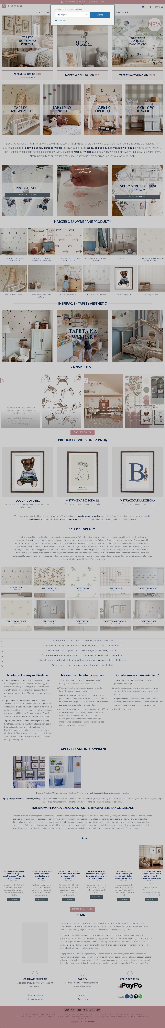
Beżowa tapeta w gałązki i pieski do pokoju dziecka (151, 259)
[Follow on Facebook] (8, 6)
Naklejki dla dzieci (88, 1015)
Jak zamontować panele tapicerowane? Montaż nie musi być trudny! (144, 407)
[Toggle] (2, 641)
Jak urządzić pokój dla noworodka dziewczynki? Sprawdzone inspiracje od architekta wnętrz (96, 874)
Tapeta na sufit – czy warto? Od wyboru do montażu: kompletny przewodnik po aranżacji (20, 410)
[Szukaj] (4, 6)
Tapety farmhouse (55, 1016)
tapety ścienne (38, 540)
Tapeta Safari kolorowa (69, 295)
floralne (117, 550)
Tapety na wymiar (122, 1015)
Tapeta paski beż (151, 295)
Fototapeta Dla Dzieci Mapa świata (137, 41)
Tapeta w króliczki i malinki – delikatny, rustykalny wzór (41, 259)
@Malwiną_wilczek (85, 793)
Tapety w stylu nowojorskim (96, 1016)
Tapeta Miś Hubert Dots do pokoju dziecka (13, 259)
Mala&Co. (72, 793)
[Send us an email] (15, 6)
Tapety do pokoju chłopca (38, 148)
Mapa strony (82, 999)
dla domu (145, 550)
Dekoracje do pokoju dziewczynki (36, 1015)
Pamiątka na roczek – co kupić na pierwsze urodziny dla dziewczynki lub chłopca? (69, 874)
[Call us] (18, 6)
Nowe (39, 12)
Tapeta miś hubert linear (96, 295)
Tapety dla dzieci (105, 1015)
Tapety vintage (39, 1016)
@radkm (125, 793)
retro (76, 152)
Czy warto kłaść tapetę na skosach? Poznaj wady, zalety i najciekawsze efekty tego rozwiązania (103, 410)
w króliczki (128, 148)
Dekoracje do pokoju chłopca (65, 1015)
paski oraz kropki (104, 550)
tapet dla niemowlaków (81, 550)
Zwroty (82, 995)
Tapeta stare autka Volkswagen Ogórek (96, 259)
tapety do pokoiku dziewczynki (104, 148)
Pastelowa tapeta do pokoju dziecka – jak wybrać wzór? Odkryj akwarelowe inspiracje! (123, 874)
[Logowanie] (150, 7)
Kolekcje (49, 12)
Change (100, 15)
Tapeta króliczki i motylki (13, 295)
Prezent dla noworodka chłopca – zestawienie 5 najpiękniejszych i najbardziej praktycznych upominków (151, 876)
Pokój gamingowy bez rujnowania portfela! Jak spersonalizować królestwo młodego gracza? (62, 410)
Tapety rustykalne (23, 1016)
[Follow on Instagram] (12, 6)
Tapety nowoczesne (73, 1016)
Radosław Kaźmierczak (111, 793)
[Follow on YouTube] (21, 6)
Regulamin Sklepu (35, 995)
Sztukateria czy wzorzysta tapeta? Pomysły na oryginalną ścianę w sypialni (41, 874)
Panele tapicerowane (120, 1016)
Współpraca (122, 12)
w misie (58, 148)
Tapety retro (137, 1015)
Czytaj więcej (13, 899)
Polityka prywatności (35, 999)
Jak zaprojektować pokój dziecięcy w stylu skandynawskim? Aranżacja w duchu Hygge (14, 874)
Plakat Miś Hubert (124, 295)
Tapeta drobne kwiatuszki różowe (41, 296)
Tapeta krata (124, 258)
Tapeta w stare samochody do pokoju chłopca (68, 259)
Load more (82, 432)
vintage (88, 152)
